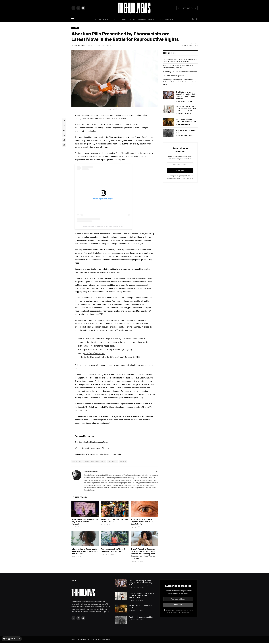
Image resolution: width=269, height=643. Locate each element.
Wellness (123, 461)
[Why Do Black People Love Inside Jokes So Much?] (114, 509)
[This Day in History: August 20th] (168, 133)
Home (95, 19)
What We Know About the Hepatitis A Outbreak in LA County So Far (142, 521)
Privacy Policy (181, 178)
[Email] (64, 135)
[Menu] (72, 19)
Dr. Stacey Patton (185, 101)
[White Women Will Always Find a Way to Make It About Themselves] (85, 509)
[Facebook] (64, 120)
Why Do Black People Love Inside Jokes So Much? (114, 520)
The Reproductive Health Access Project (92, 442)
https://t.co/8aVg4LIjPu (94, 353)
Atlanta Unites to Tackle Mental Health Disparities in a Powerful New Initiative (84, 551)
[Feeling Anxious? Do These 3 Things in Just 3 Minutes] (114, 538)
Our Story (103, 19)
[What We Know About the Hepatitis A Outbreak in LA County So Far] (144, 509)
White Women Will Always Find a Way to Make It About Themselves (84, 521)
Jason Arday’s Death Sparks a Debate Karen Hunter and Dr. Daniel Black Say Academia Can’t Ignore (179, 82)
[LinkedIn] (64, 130)
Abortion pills (77, 461)
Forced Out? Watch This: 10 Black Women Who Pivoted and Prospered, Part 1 (186, 109)
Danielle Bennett (80, 45)
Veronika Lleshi (184, 124)
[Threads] (64, 145)
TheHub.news (81, 639)
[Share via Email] (191, 45)
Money (123, 19)
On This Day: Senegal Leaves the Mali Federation (180, 72)
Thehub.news (112, 461)
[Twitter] (64, 125)
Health (116, 19)
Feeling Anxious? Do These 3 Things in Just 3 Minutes (113, 550)
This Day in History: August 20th (173, 76)
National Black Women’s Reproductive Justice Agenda (98, 454)
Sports (151, 19)
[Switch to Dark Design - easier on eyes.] (193, 19)
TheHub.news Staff (185, 135)
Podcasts (169, 19)
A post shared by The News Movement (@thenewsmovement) (103, 226)
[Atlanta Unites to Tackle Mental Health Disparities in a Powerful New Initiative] (85, 538)
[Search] (196, 19)
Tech (161, 19)
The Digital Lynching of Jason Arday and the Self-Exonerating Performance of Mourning (186, 95)
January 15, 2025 (132, 357)
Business (142, 19)
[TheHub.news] (134, 8)
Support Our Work (187, 8)
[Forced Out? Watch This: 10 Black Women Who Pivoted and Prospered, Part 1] (168, 109)
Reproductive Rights (98, 461)
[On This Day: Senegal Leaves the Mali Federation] (168, 122)
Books (132, 19)
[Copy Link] (196, 45)
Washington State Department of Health (92, 448)
